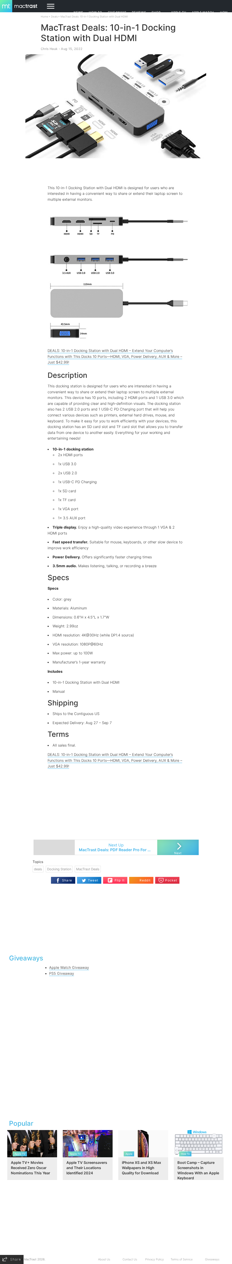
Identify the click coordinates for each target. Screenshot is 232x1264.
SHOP (156, 12)
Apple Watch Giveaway (69, 967)
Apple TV (178, 12)
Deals (54, 16)
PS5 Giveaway (61, 973)
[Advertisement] (116, 171)
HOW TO (95, 12)
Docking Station (59, 869)
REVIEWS (139, 12)
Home (44, 16)
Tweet (93, 880)
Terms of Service (182, 1259)
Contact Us (130, 1259)
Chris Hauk (49, 49)
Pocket (171, 880)
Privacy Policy (154, 1259)
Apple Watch (203, 12)
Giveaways (212, 1259)
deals (38, 869)
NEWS (78, 12)
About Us (104, 1259)
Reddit (145, 880)
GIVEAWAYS (117, 12)
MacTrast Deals (87, 869)
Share (67, 880)
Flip (110, 879)
